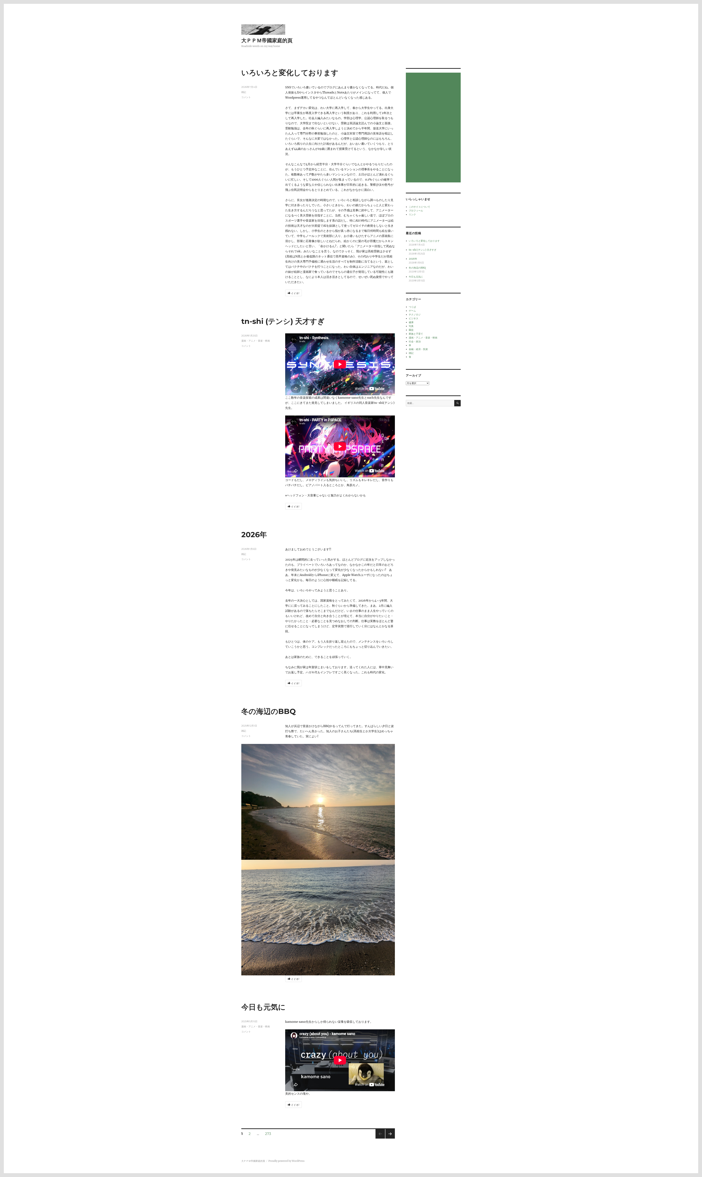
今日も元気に (263, 1006)
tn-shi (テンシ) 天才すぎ (283, 321)
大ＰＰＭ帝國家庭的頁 (266, 40)
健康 (411, 322)
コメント (246, 97)
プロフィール (416, 210)
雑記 (243, 92)
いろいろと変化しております (289, 72)
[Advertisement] (433, 128)
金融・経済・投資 (418, 349)
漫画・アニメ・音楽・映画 (255, 340)
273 (268, 1134)
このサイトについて (419, 206)
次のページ (388, 1138)
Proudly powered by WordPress (286, 1161)
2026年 (254, 534)
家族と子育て (416, 333)
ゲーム (412, 310)
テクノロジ (415, 314)
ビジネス (413, 318)
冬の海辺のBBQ (268, 711)
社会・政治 (415, 341)
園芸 (411, 330)
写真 (411, 326)
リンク (412, 214)
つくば (412, 306)
